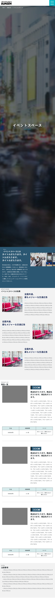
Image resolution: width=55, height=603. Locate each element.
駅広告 (9, 7)
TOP (3, 7)
